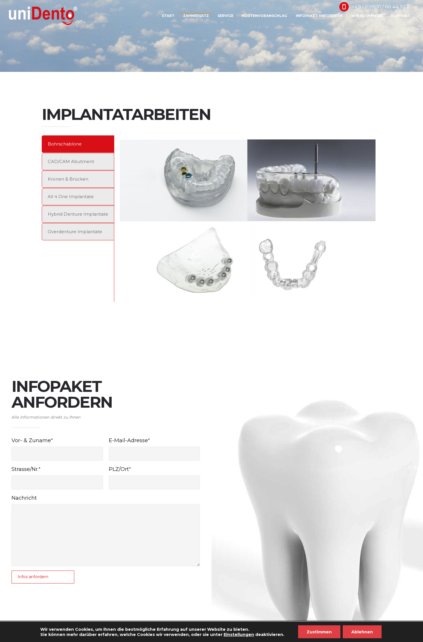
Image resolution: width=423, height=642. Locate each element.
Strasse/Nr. (25, 469)
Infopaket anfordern (319, 16)
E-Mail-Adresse (128, 440)
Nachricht (24, 498)
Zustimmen (319, 632)
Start (168, 16)
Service (225, 16)
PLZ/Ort (119, 469)
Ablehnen (362, 632)
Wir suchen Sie (366, 16)
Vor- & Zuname (31, 440)
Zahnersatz (196, 16)
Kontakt (400, 16)
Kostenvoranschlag (264, 16)
